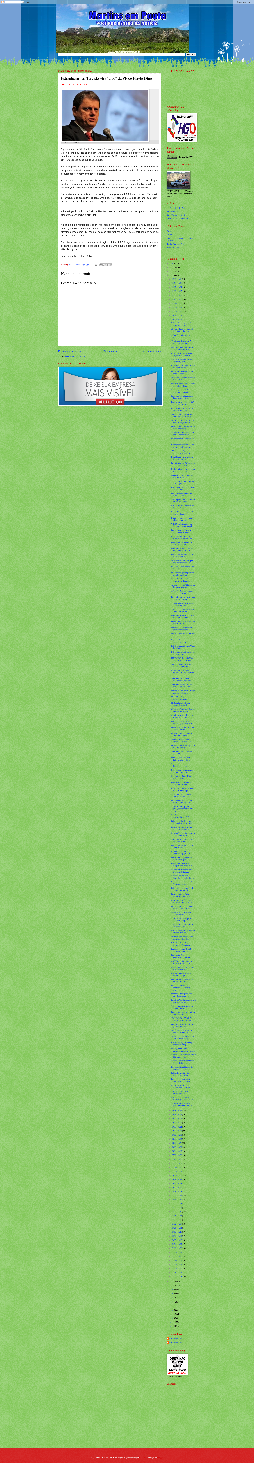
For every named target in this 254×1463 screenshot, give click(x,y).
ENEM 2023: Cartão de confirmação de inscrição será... (181, 987)
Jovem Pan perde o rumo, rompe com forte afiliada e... (183, 691)
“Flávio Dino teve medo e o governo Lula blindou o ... (181, 579)
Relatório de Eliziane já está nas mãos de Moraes (182, 555)
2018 (172, 1297)
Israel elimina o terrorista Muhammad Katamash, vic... (182, 1080)
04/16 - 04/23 (177, 1216)
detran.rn (170, 251)
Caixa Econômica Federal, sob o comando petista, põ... (183, 889)
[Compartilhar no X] (106, 264)
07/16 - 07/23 (177, 1163)
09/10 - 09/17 (177, 1131)
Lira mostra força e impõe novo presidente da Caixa (182, 573)
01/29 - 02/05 (177, 1260)
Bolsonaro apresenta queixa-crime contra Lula (181, 543)
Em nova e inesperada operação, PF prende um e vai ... (182, 980)
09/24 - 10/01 (177, 1122)
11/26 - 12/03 (177, 299)
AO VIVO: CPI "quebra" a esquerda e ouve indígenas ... (182, 679)
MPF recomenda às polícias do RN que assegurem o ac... (182, 421)
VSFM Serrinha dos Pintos (176, 208)
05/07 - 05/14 (177, 1203)
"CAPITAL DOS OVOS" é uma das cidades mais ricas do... (182, 1019)
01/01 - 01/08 (177, 1276)
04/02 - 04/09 (177, 1224)
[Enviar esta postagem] (96, 264)
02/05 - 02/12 (177, 1256)
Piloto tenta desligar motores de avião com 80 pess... (182, 858)
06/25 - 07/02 (177, 1175)
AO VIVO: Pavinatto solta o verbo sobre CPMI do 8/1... (182, 962)
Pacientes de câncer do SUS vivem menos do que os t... (181, 950)
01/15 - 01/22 (177, 1268)
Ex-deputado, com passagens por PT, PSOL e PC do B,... (183, 470)
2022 (172, 1281)
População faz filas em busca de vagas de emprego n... (182, 640)
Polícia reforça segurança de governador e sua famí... (181, 323)
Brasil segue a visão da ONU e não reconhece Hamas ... (182, 409)
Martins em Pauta (175, 1338)
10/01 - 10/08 (177, 1118)
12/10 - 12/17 (177, 291)
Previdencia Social (173, 247)
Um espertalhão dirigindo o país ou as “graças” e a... (183, 366)
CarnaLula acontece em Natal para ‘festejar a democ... (182, 828)
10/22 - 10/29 (177, 319)
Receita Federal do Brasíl (176, 244)
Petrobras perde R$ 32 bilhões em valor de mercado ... (182, 907)
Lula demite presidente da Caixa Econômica (183, 647)
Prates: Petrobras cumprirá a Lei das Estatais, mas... (183, 512)
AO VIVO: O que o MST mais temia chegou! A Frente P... (182, 685)
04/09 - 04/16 (177, 1219)
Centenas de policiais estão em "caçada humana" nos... (182, 348)
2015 (172, 1310)
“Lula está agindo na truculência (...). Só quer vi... (183, 482)
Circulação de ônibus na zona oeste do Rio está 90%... (181, 815)
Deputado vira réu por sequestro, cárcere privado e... (183, 519)
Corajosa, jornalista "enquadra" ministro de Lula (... (182, 476)
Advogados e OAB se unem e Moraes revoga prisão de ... (182, 852)
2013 (172, 1318)
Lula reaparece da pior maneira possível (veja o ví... (182, 1025)
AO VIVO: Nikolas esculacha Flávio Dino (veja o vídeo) (182, 549)
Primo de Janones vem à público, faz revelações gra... (183, 746)
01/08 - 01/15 (177, 1272)
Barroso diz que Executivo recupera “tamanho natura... (182, 864)
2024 (172, 271)
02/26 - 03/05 (177, 1244)
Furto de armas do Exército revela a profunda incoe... (181, 895)
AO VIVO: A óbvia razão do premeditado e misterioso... (182, 752)
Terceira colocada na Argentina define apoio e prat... (182, 604)
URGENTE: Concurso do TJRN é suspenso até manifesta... (183, 354)
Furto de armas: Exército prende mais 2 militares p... (183, 427)
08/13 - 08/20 (177, 1147)
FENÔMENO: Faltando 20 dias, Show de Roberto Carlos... (183, 659)
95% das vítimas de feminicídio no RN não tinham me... (182, 330)
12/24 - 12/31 (177, 283)
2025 (172, 267)
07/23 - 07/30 (177, 1159)
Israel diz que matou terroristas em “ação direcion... (182, 488)
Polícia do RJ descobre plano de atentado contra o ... (182, 494)
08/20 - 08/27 (177, 1143)
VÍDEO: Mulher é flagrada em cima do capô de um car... (182, 943)
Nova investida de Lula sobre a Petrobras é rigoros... (182, 765)
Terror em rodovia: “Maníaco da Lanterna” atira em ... (183, 586)
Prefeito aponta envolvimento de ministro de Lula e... (183, 622)
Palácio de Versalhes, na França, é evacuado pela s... (183, 1001)
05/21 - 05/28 (177, 1195)
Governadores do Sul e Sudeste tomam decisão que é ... (182, 1061)
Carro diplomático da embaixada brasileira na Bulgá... (183, 500)
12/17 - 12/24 (177, 287)
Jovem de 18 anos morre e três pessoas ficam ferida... (182, 628)
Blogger (160, 1457)
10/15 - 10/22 (177, 1110)
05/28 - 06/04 (177, 1191)
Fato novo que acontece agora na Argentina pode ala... (183, 384)
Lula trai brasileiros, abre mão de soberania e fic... (183, 1013)
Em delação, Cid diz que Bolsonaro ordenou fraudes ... (183, 956)
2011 (172, 1326)
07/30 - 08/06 (177, 1155)
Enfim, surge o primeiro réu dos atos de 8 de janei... (182, 728)
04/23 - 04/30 (177, 1211)
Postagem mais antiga (150, 350)
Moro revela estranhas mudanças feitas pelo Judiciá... (183, 378)
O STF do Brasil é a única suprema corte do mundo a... (182, 740)
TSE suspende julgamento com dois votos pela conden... (182, 451)
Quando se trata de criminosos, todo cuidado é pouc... (182, 870)
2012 (172, 1322)
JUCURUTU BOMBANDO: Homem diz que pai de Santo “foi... (182, 672)
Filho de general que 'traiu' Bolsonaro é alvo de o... (180, 758)
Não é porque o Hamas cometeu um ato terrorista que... (182, 771)
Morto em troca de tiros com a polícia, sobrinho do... (182, 937)
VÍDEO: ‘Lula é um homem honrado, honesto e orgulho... (182, 525)
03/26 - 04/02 (177, 1228)
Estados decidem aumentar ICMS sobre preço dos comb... (183, 439)
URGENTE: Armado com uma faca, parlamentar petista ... (182, 789)
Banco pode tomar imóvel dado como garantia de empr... (182, 445)
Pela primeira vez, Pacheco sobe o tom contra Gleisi (183, 464)
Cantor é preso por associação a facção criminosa (182, 968)
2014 (172, 1314)
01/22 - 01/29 (177, 1264)
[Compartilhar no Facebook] (108, 264)
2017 (172, 1302)
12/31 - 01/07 (177, 279)
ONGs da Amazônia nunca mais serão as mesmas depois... (182, 1037)
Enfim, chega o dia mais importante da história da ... (182, 1074)
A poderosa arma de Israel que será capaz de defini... (182, 716)
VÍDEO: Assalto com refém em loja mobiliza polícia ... (182, 506)
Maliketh (142, 1457)
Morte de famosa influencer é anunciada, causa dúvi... (181, 704)
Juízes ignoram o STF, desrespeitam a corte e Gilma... (183, 1049)
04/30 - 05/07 (177, 1207)
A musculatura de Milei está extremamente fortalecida (181, 901)
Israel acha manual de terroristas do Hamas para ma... (183, 598)
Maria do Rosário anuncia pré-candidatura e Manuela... (182, 561)
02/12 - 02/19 (177, 1252)
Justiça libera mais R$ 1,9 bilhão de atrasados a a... (183, 634)
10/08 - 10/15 (177, 1114)
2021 (172, 1285)
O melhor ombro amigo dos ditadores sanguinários (181, 913)
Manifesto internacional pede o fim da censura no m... (182, 1031)
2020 (172, 1289)
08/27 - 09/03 (177, 1139)
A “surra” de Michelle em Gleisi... (180, 336)
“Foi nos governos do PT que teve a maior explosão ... (181, 391)
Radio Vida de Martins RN (176, 215)
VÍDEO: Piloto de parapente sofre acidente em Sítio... (181, 1092)
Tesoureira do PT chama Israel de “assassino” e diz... (183, 925)
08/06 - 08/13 (177, 1151)
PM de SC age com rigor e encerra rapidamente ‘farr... (182, 722)
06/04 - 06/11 (177, 1187)
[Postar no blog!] (103, 264)
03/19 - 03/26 (177, 1232)
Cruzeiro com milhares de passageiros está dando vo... (182, 1104)
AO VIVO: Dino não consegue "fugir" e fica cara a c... (182, 592)
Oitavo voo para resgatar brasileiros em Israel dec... (181, 1086)
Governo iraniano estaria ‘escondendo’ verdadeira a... (182, 876)
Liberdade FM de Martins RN (177, 218)
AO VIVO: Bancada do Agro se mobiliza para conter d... (182, 616)
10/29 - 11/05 (177, 315)
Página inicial (110, 350)
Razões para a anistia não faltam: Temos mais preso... (183, 882)
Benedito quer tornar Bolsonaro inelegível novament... (182, 458)
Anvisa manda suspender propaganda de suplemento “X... (182, 808)
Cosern (169, 234)
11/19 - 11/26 (177, 303)
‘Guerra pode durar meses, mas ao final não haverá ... (182, 1007)
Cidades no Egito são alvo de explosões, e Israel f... (181, 360)
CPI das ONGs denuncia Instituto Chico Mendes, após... (183, 710)
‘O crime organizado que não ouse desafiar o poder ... (181, 919)
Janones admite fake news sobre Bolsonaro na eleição (182, 397)
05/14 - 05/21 (177, 1199)
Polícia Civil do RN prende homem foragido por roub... (182, 822)
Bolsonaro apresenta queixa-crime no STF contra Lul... (181, 783)
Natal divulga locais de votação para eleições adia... (182, 840)
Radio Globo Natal (173, 211)
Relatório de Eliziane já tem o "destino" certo (182, 846)
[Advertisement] (183, 1427)
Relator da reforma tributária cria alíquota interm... (183, 653)
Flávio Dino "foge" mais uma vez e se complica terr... (183, 697)
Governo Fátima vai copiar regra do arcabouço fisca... (183, 834)
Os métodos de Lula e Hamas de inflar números (182, 777)
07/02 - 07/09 (177, 1171)
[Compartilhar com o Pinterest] (111, 264)
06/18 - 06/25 (177, 1179)
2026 (172, 263)
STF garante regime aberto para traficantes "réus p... (182, 1043)
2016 (172, 1306)
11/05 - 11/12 (177, 311)
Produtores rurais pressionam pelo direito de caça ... (182, 994)
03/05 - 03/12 (177, 1240)
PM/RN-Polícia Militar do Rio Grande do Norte (181, 239)
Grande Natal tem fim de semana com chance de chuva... (183, 433)
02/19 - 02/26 (177, 1248)
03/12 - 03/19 (177, 1236)
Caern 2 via (171, 231)
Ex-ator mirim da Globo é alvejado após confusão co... (182, 537)
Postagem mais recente (70, 350)
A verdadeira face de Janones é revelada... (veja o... (182, 974)
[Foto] (110, 114)
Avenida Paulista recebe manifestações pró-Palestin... (182, 1098)
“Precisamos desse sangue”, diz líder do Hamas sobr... (182, 342)
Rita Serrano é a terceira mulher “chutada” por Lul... (182, 567)
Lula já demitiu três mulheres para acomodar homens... (181, 531)
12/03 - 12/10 (177, 295)
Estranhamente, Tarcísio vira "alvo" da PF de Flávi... (181, 734)
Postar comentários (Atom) (75, 356)
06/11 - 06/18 (177, 1183)
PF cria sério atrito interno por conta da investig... (182, 372)
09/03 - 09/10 (177, 1135)
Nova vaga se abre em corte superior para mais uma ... (181, 795)
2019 (172, 1293)
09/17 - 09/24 (177, 1127)
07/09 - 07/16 (177, 1167)
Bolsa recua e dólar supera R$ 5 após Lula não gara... (182, 403)
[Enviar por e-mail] (100, 264)
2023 (172, 275)
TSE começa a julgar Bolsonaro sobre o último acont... (182, 610)
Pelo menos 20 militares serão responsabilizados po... (182, 1068)
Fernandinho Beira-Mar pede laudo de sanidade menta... (181, 801)
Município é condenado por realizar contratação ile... (181, 665)
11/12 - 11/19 (177, 307)
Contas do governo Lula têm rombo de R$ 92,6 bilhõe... (181, 415)
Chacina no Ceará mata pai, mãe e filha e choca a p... (183, 1055)
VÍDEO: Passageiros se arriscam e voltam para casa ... (183, 931)
